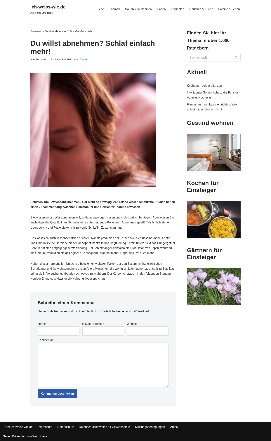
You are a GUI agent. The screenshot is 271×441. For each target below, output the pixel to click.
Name (43, 323)
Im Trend (81, 59)
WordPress (39, 436)
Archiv (174, 426)
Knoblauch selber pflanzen (204, 85)
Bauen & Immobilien (138, 9)
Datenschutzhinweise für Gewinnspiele (104, 426)
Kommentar (46, 340)
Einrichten (177, 9)
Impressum (45, 426)
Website (132, 323)
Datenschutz (65, 426)
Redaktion (41, 59)
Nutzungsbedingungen (150, 426)
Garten (161, 9)
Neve (6, 436)
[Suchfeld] (236, 57)
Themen (114, 9)
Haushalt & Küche (201, 9)
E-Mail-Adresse (93, 323)
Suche (99, 9)
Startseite (35, 31)
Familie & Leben (229, 9)
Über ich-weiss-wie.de (18, 426)
